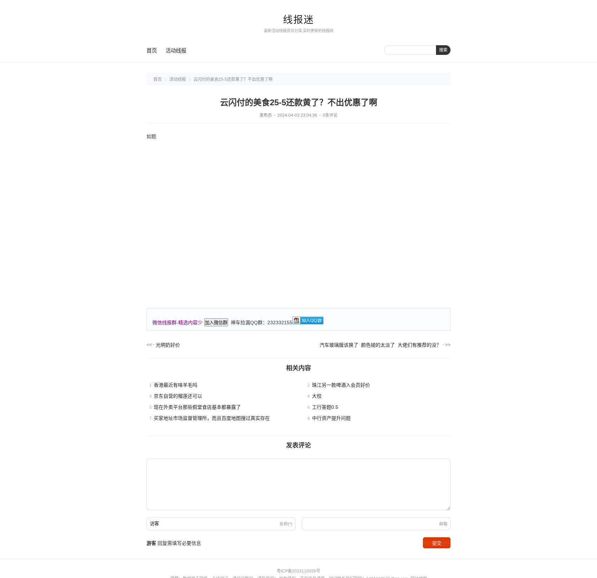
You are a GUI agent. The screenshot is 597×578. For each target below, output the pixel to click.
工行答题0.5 (325, 407)
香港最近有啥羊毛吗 (175, 385)
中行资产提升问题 (331, 418)
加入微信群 (216, 322)
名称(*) (285, 524)
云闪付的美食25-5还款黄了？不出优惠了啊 (233, 79)
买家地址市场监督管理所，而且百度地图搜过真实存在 (212, 418)
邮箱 (443, 524)
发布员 (265, 115)
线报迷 (298, 20)
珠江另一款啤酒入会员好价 (341, 385)
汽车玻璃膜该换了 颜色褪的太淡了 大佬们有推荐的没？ (380, 345)
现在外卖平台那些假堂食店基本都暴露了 (197, 407)
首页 (151, 51)
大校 (317, 396)
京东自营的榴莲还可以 (178, 396)
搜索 (443, 50)
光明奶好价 (168, 345)
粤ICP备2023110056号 (298, 571)
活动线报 (175, 51)
